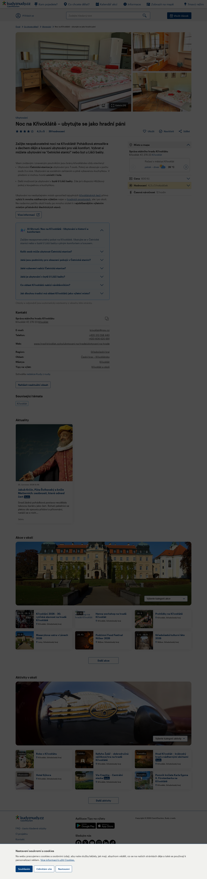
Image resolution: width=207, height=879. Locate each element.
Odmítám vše (44, 868)
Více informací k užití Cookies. (57, 859)
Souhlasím (24, 868)
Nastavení (64, 868)
